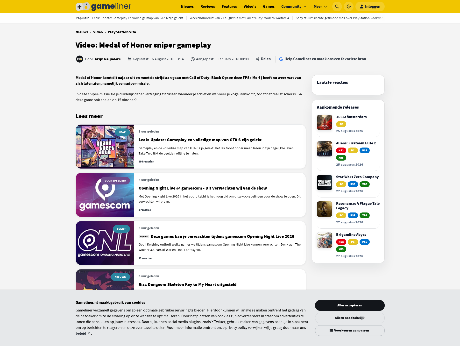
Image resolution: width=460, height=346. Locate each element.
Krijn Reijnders (107, 59)
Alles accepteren (349, 305)
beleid (81, 333)
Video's (250, 6)
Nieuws (187, 6)
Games (269, 6)
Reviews (207, 6)
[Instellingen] (349, 6)
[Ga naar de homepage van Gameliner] (104, 6)
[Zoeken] (337, 6)
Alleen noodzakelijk (350, 318)
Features (229, 6)
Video (98, 32)
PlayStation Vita (122, 32)
